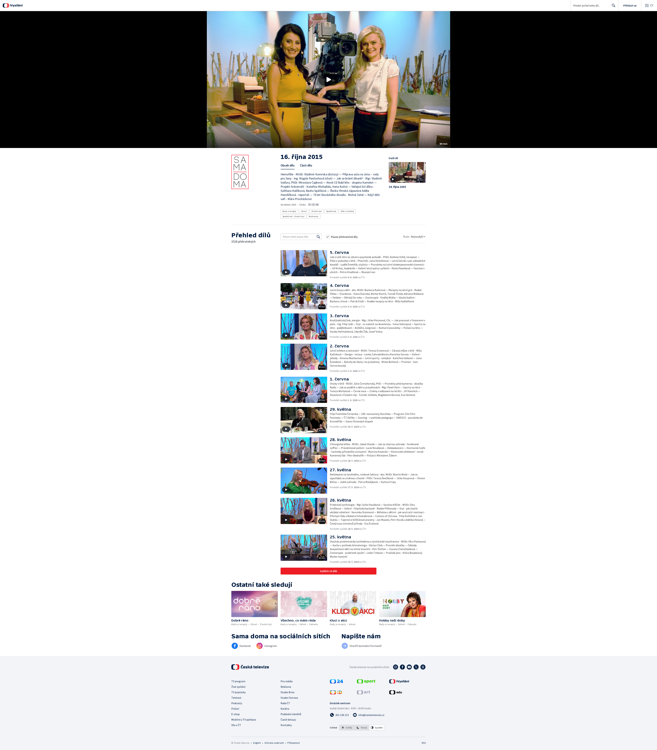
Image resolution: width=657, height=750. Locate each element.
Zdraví (304, 211)
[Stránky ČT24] (336, 682)
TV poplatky (238, 692)
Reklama (286, 686)
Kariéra (285, 708)
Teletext (236, 697)
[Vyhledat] (318, 236)
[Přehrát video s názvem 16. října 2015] (328, 79)
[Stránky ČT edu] (395, 693)
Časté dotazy (288, 719)
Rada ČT (285, 703)
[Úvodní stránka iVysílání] (16, 5)
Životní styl (316, 211)
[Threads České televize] (423, 667)
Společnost (331, 211)
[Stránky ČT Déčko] (336, 693)
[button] (328, 79)
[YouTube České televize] (409, 667)
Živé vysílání (238, 686)
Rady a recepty (289, 211)
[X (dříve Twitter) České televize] (416, 667)
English (257, 742)
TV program (238, 681)
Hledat (613, 5)
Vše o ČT (236, 725)
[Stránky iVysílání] (399, 682)
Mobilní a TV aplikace (243, 719)
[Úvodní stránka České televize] (250, 667)
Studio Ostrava (289, 697)
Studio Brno (287, 692)
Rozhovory (314, 216)
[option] (346, 727)
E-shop (235, 714)
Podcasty (236, 703)
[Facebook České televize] (402, 667)
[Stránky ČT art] (363, 693)
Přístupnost (293, 742)
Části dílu (306, 165)
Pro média (287, 681)
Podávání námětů (291, 714)
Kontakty (286, 725)
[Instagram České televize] (395, 667)
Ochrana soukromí (274, 742)
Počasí (235, 708)
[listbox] (361, 727)
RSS (424, 742)
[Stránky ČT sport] (366, 682)
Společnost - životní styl (293, 216)
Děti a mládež (347, 211)
